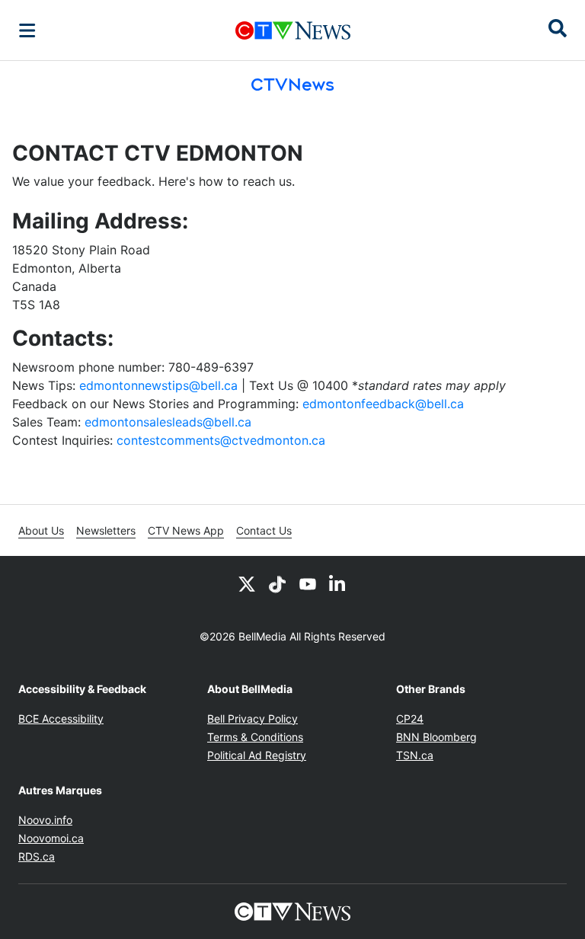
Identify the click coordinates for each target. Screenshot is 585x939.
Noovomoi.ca (51, 838)
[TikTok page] (277, 583)
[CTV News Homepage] (292, 30)
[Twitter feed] (247, 583)
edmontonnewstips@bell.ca (158, 385)
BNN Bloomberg (436, 736)
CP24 (410, 718)
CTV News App (186, 530)
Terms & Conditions (255, 736)
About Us (41, 530)
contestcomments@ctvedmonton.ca (221, 440)
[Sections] (27, 30)
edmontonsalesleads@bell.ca (168, 422)
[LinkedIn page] (338, 583)
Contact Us (264, 530)
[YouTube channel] (308, 583)
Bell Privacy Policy (252, 718)
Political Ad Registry (256, 755)
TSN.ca (414, 755)
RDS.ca (36, 856)
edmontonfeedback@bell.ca (383, 403)
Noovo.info (45, 819)
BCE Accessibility (61, 718)
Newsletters (106, 530)
